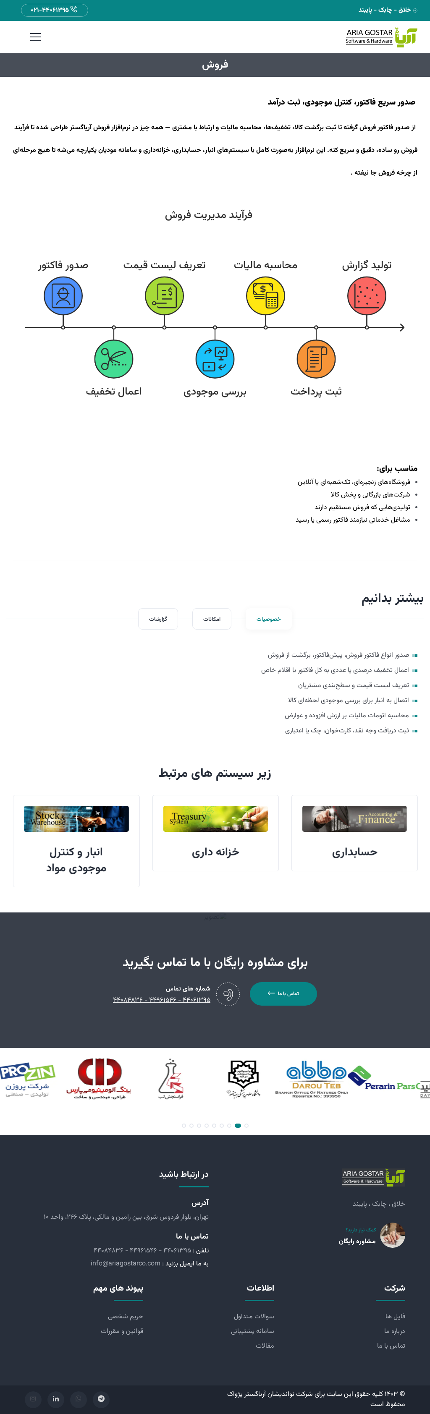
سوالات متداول (254, 1317)
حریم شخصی (125, 1317)
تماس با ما (288, 994)
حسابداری (354, 852)
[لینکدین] (55, 1399)
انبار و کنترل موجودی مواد (76, 860)
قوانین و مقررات (122, 1331)
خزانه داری (215, 852)
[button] (246, 1126)
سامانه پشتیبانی (252, 1331)
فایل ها (395, 1317)
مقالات (265, 1346)
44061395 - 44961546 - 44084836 (142, 1251)
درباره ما (394, 1331)
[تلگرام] (101, 1399)
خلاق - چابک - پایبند (385, 10)
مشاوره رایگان (357, 1241)
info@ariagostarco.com (125, 1264)
